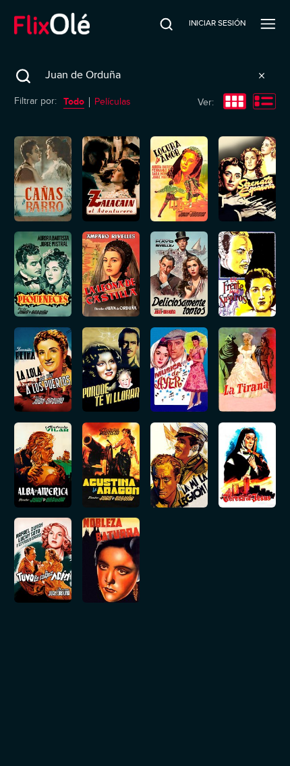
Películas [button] (112, 102)
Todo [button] (73, 101)
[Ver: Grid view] (234, 102)
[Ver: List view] (264, 102)
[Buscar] (157, 23)
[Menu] (268, 23)
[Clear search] (262, 75)
